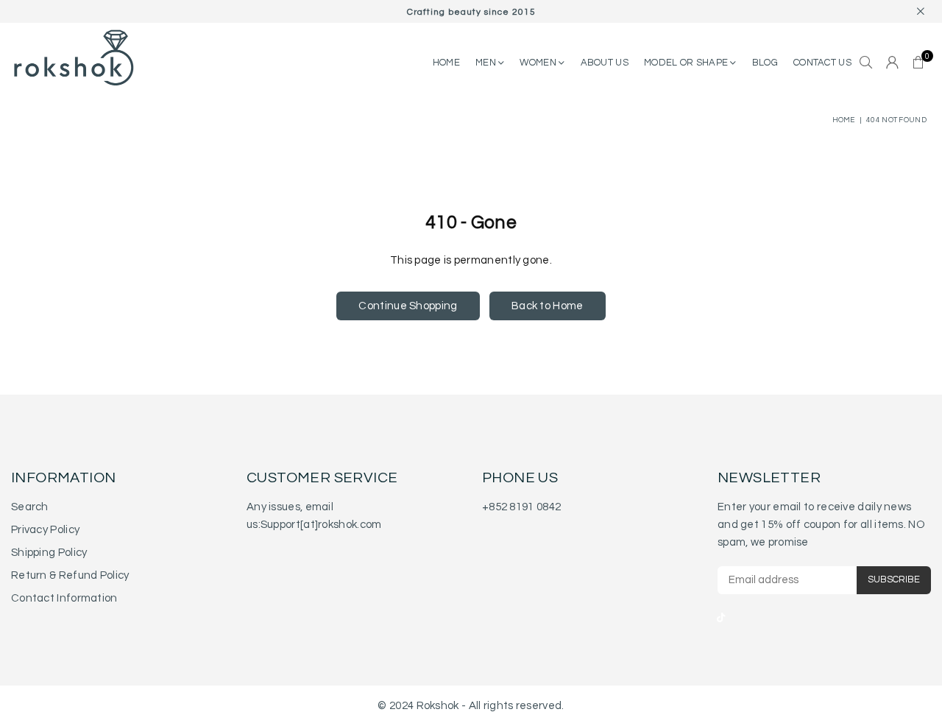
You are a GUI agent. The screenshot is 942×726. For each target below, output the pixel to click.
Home (843, 120)
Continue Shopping (407, 305)
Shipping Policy (49, 552)
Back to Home (547, 305)
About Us (604, 62)
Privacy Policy (45, 529)
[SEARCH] (866, 63)
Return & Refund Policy (70, 575)
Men (486, 62)
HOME (446, 62)
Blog (765, 62)
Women (539, 62)
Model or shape (687, 62)
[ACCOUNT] (892, 63)
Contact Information (64, 598)
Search (30, 506)
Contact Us (822, 62)
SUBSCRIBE (894, 579)
